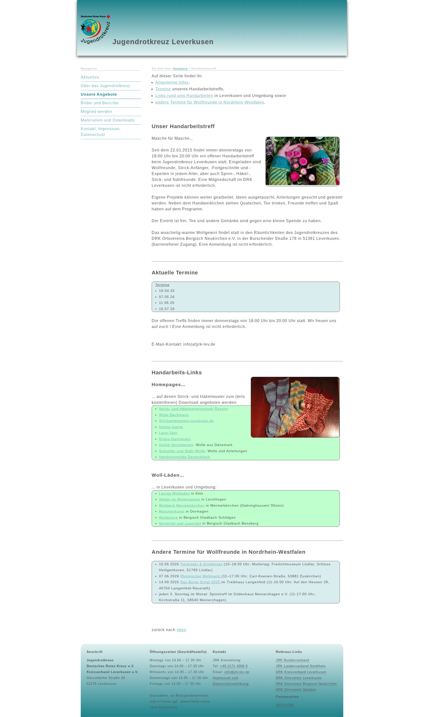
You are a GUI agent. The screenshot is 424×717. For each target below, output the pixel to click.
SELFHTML (285, 705)
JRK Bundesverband (292, 660)
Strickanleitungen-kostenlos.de (186, 421)
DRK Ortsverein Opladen (296, 689)
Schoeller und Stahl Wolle (182, 451)
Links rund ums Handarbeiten (184, 96)
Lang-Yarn (168, 433)
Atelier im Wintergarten (179, 499)
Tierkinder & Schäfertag (201, 564)
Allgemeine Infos (171, 82)
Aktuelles (90, 77)
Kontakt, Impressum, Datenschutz (101, 132)
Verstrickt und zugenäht (180, 523)
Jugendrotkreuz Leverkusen (163, 42)
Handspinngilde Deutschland (184, 457)
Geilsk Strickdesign (176, 445)
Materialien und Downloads (108, 120)
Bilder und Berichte (100, 103)
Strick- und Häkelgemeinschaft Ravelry (193, 409)
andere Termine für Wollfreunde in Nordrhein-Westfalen (209, 102)
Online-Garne (171, 427)
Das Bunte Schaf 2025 (200, 582)
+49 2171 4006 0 (234, 666)
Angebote (180, 68)
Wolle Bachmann (174, 415)
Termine (163, 89)
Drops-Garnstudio (175, 439)
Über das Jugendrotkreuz (105, 86)
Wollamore (168, 517)
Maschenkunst (172, 511)
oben (181, 630)
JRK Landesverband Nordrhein (301, 666)
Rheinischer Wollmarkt (201, 576)
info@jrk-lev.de (237, 672)
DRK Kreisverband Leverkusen (301, 672)
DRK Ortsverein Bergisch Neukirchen (306, 684)
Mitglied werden (96, 111)
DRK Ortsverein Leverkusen (299, 678)
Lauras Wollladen (174, 493)
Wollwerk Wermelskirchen (182, 505)
